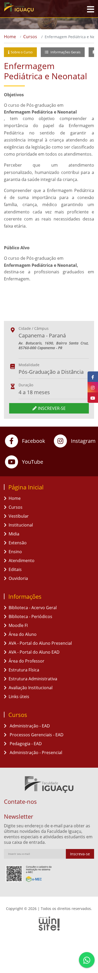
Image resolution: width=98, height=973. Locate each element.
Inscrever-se (52, 408)
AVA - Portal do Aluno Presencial (40, 643)
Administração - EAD (29, 726)
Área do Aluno (23, 634)
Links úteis (19, 696)
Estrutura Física (24, 670)
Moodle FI (18, 625)
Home (10, 36)
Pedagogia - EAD (25, 743)
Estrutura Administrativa (33, 679)
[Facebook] (93, 376)
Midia (14, 534)
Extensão (18, 543)
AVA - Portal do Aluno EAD (34, 652)
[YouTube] (93, 397)
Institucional (21, 525)
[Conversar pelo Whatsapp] (87, 960)
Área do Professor (26, 661)
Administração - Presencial (35, 752)
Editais (15, 569)
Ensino (15, 552)
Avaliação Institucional (31, 688)
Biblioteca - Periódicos (30, 616)
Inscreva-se (80, 853)
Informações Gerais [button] (65, 52)
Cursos (30, 36)
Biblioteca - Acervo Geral (33, 607)
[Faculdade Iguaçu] (28, 7)
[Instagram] (93, 387)
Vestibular (19, 516)
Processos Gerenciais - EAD (36, 735)
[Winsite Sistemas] (49, 924)
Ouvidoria (18, 578)
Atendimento (21, 560)
